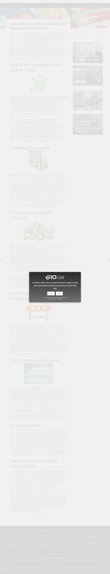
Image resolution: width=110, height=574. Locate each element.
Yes (51, 293)
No (59, 293)
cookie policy (60, 298)
